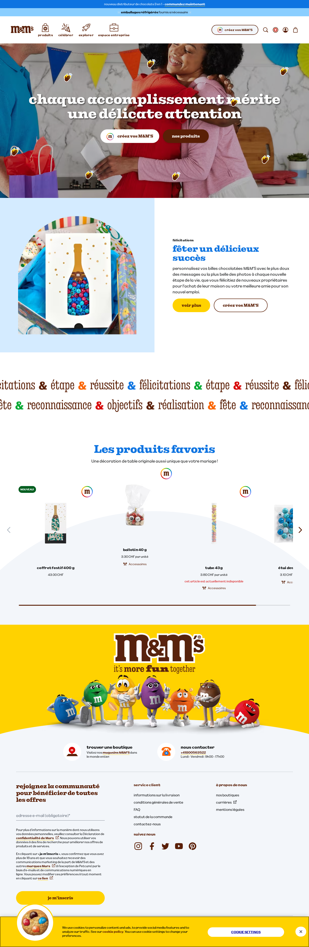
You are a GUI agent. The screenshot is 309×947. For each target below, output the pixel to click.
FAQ (137, 809)
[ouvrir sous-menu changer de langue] (275, 29)
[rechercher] (265, 29)
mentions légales (230, 809)
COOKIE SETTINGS (246, 932)
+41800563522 (193, 752)
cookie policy (113, 931)
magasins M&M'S (116, 752)
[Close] (300, 932)
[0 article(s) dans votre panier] (295, 29)
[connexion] (285, 29)
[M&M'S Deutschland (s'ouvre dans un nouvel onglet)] (179, 846)
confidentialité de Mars (35, 838)
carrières (224, 802)
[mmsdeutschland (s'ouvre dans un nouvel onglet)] (151, 846)
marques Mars (38, 866)
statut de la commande (153, 817)
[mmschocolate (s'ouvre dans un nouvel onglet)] (138, 846)
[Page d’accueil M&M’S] (22, 30)
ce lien (43, 878)
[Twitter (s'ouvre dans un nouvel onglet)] (165, 846)
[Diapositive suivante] (298, 530)
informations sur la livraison (157, 795)
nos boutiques (227, 795)
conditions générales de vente (158, 802)
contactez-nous (147, 824)
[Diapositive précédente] (10, 530)
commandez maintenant (185, 4)
